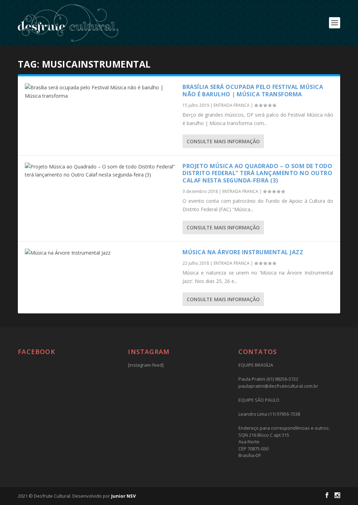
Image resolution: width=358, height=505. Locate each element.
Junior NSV (123, 496)
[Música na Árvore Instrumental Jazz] (100, 253)
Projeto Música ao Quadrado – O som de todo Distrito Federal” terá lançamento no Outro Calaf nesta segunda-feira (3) (257, 173)
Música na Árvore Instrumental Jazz (242, 252)
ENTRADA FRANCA (232, 105)
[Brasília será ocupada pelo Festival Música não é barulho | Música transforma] (100, 91)
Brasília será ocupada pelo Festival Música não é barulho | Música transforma (252, 90)
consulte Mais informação (223, 141)
